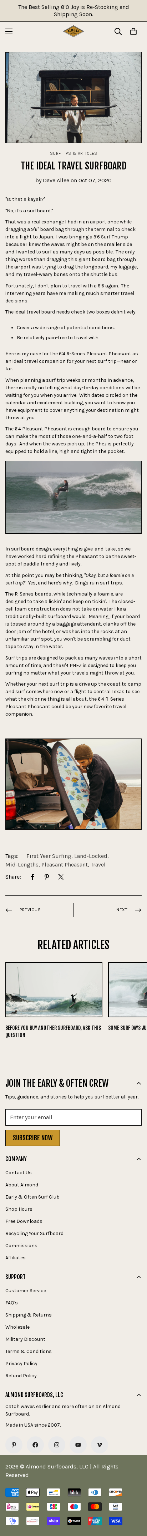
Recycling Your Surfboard (34, 1233)
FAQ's (11, 1303)
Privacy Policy (21, 1363)
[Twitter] (61, 877)
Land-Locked (90, 856)
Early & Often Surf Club (32, 1197)
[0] (133, 31)
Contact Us (18, 1173)
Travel (98, 864)
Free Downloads (23, 1221)
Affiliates (15, 1258)
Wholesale (17, 1327)
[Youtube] (78, 1444)
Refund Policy (21, 1376)
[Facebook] (32, 877)
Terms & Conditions (28, 1351)
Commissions (21, 1246)
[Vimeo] (99, 1444)
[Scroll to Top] (134, 1498)
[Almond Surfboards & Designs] (73, 31)
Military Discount (25, 1339)
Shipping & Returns (28, 1315)
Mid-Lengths (22, 864)
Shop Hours (18, 1209)
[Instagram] (56, 1444)
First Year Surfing (48, 856)
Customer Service (25, 1291)
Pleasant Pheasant (64, 864)
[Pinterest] (46, 877)
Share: (13, 876)
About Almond (21, 1185)
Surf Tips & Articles (73, 153)
